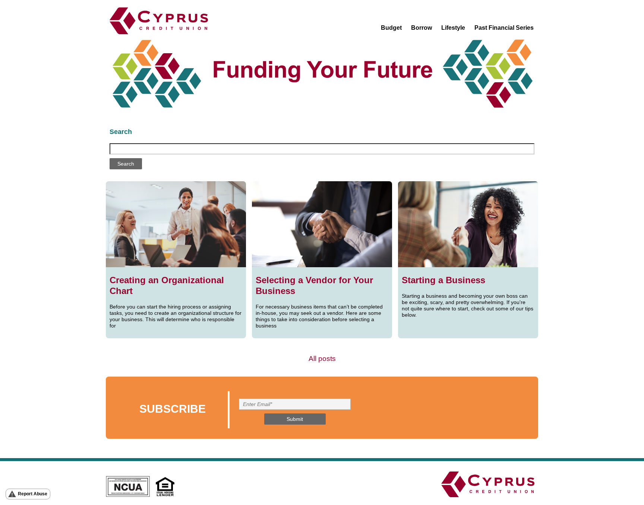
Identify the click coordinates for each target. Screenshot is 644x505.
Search (121, 131)
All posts (322, 358)
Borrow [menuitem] (421, 28)
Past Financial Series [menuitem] (504, 28)
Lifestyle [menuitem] (453, 28)
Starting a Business (443, 280)
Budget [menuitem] (391, 28)
